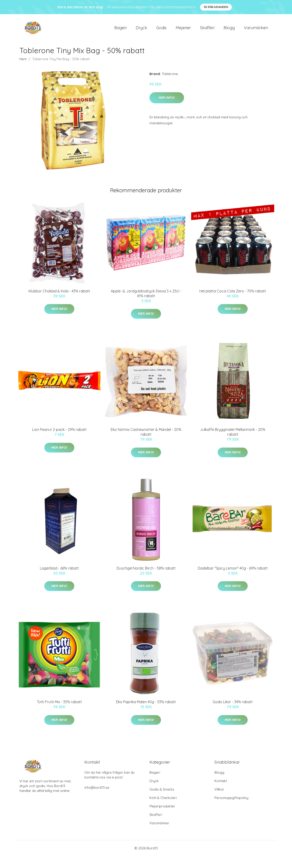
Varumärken (256, 27)
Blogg (229, 27)
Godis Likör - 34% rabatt (233, 702)
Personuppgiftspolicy (231, 798)
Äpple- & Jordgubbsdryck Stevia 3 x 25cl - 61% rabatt (146, 293)
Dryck (141, 27)
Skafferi (207, 27)
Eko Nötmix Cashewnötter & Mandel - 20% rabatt (146, 432)
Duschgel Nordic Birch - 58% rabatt (146, 568)
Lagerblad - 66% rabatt (59, 568)
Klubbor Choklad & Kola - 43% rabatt (59, 291)
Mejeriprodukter (162, 806)
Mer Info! (167, 98)
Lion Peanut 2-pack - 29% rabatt (59, 429)
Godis (161, 27)
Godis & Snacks (161, 789)
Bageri (120, 27)
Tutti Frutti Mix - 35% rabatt (59, 702)
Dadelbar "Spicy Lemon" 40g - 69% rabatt (233, 568)
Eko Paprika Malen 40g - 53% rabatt (146, 702)
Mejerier (183, 27)
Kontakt (220, 781)
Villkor (219, 789)
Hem (23, 59)
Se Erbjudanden (216, 7)
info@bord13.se (96, 787)
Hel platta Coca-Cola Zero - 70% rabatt (232, 291)
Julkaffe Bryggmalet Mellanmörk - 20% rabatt (232, 432)
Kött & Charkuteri (163, 798)
